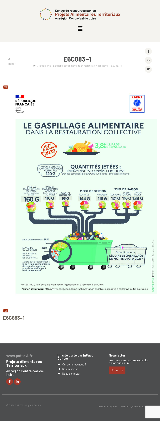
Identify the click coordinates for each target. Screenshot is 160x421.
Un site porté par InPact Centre (75, 356)
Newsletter (117, 355)
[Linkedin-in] (17, 381)
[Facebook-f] (9, 381)
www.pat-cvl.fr (19, 355)
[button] (80, 28)
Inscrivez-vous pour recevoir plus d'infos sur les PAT (129, 362)
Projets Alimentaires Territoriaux (24, 363)
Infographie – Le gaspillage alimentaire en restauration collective (73, 65)
